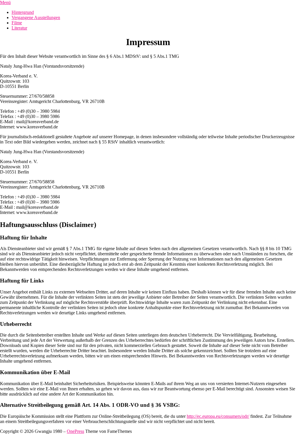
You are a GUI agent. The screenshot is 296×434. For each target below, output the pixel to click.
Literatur (19, 27)
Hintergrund (23, 12)
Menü (5, 2)
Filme (17, 22)
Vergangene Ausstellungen (36, 17)
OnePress (75, 431)
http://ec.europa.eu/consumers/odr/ (218, 416)
